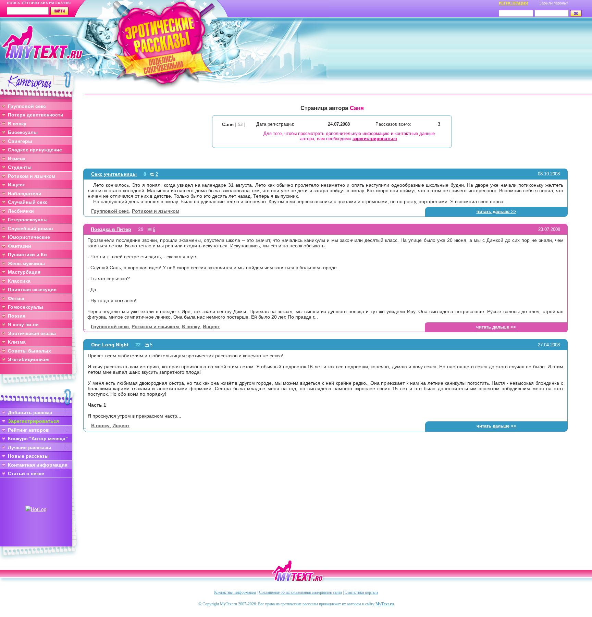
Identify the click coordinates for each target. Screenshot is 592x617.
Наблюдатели (24, 193)
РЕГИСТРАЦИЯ (513, 3)
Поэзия (16, 316)
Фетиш (16, 298)
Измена (16, 158)
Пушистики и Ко (27, 254)
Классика (19, 281)
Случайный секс (28, 202)
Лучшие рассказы (29, 447)
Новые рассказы (28, 456)
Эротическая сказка (32, 333)
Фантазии (19, 246)
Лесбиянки (21, 211)
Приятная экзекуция (32, 289)
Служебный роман (30, 228)
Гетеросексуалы (28, 219)
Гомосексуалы (25, 307)
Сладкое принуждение (35, 149)
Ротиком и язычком (31, 176)
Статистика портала (361, 592)
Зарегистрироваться (33, 421)
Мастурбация (24, 272)
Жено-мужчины (26, 263)
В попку (17, 123)
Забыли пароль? (553, 3)
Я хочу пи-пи (23, 324)
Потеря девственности (35, 115)
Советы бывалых (29, 351)
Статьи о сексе (26, 473)
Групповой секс (27, 106)
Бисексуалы (23, 132)
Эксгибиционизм (28, 359)
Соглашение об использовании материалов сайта (300, 592)
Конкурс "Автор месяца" (38, 438)
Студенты (20, 167)
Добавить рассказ (30, 412)
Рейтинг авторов (28, 430)
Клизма (17, 342)
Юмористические (29, 237)
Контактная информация (37, 465)
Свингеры (20, 141)
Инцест (16, 184)
